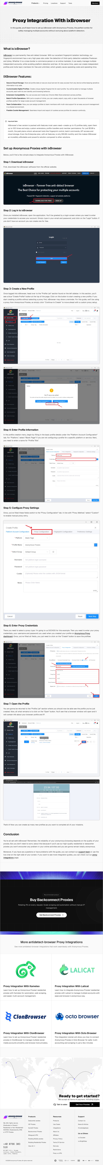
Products (34, 3)
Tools (70, 3)
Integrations (57, 1128)
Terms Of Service (58, 1142)
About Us (56, 1131)
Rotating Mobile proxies (35, 1139)
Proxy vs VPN (57, 1153)
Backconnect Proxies (35, 1131)
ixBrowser (7, 55)
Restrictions (57, 1150)
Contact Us (81, 1121)
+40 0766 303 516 (11, 1145)
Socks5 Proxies (33, 1128)
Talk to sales (62, 1104)
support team (84, 852)
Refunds (56, 1146)
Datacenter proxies (34, 1121)
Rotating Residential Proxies (37, 1142)
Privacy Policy (57, 1139)
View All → (31, 1146)
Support (63, 3)
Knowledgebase (83, 1128)
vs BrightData (82, 1141)
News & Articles (83, 1124)
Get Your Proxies (83, 1104)
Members (95, 3)
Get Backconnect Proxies (50, 915)
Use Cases (56, 1124)
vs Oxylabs (81, 1137)
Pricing (45, 3)
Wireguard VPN (33, 1135)
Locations (54, 3)
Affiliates (56, 1135)
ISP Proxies (31, 1124)
